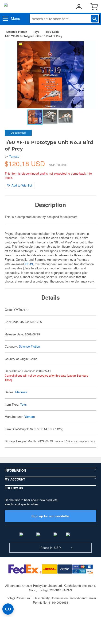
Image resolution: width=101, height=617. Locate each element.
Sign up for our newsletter (50, 516)
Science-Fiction (16, 31)
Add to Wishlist (22, 185)
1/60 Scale (52, 31)
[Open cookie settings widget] (8, 609)
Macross (21, 392)
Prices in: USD (50, 548)
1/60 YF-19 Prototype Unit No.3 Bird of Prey (33, 36)
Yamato (14, 156)
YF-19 (29, 264)
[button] (87, 48)
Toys (36, 31)
